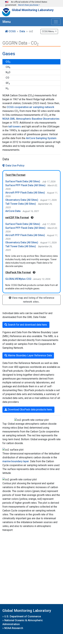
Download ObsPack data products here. (29, 409)
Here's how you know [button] (28, 5)
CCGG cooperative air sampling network (30, 107)
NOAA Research (13, 628)
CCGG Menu (48, 31)
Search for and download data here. (27, 324)
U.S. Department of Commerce (22, 616)
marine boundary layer (15, 461)
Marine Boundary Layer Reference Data (29, 355)
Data (22, 31)
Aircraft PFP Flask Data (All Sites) (25, 192)
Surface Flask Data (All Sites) (22, 181)
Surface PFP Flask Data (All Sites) (25, 185)
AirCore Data (13, 211)
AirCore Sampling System (41, 138)
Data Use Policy (14, 165)
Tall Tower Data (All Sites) (20, 203)
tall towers (14, 126)
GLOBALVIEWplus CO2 (18, 278)
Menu (7, 22)
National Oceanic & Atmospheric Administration (22, 622)
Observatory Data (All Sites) (21, 199)
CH (8, 67)
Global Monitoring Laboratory (33, 10)
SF (8, 83)
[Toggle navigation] (55, 21)
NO (8, 72)
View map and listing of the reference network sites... (32, 299)
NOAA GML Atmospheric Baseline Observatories (30, 118)
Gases (8, 53)
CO (8, 61)
